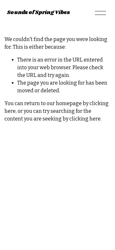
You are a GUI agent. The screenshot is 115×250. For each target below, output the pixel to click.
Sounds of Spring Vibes (38, 12)
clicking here (85, 119)
